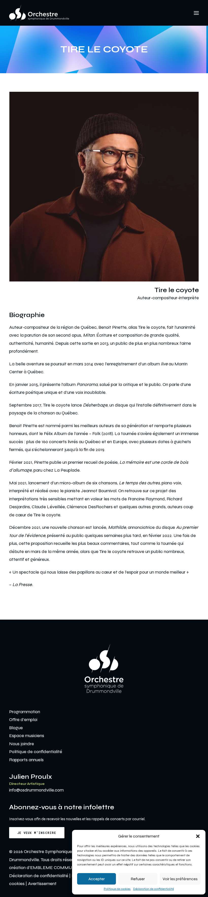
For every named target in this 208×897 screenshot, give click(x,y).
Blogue (16, 727)
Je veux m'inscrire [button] (36, 833)
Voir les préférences (180, 879)
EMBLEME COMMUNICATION (61, 867)
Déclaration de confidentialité (153, 889)
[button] (197, 836)
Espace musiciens (26, 735)
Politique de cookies (117, 889)
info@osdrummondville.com (36, 790)
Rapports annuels (26, 760)
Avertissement (42, 883)
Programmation (24, 711)
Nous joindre (21, 743)
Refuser (138, 879)
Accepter (97, 879)
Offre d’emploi (23, 719)
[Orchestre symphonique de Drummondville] (39, 13)
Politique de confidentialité (35, 751)
